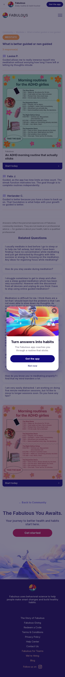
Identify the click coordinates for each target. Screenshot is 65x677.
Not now (32, 365)
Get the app (32, 358)
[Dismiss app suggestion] (54, 310)
